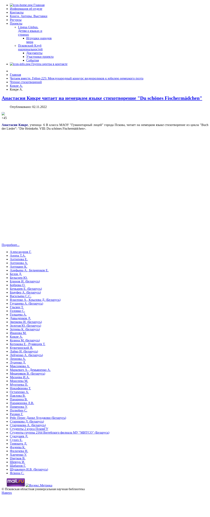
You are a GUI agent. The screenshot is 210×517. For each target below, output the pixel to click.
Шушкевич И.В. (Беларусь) (29, 469)
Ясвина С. (17, 473)
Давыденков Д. (20, 318)
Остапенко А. (19, 392)
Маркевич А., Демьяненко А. (30, 370)
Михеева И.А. (20, 377)
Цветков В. (17, 458)
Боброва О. (17, 285)
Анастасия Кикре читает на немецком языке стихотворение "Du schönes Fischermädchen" (102, 98)
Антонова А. (19, 263)
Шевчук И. (17, 462)
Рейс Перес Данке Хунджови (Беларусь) (38, 417)
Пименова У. (18, 406)
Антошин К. (18, 266)
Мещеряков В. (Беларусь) (27, 373)
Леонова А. (18, 359)
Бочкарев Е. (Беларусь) (26, 288)
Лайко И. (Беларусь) (24, 351)
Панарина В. (19, 399)
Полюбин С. (18, 410)
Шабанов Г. (18, 465)
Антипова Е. (19, 259)
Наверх (7, 492)
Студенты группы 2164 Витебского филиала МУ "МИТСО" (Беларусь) (59, 432)
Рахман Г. (16, 414)
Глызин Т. (17, 307)
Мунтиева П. (19, 384)
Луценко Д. (18, 362)
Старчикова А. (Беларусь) (28, 425)
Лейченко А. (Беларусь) (26, 355)
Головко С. (17, 311)
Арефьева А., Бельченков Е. (29, 270)
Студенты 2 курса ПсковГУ (29, 429)
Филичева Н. (19, 451)
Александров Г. (20, 252)
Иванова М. (18, 333)
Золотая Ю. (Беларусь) (25, 325)
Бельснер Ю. (18, 277)
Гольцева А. (18, 314)
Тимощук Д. (18, 443)
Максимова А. (20, 366)
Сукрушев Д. (19, 436)
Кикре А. (16, 336)
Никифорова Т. (20, 388)
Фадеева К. (17, 447)
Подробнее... (10, 245)
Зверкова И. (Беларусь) (26, 322)
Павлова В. (18, 395)
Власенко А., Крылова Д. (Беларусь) (35, 300)
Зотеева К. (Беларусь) (25, 329)
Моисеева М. (19, 381)
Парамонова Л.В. (22, 403)
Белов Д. (16, 274)
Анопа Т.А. (18, 255)
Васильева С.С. (20, 296)
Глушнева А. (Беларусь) (26, 303)
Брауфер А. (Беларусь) (25, 292)
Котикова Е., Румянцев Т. (27, 344)
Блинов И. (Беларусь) (25, 281)
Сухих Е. (16, 440)
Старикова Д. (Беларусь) (27, 421)
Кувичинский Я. (21, 347)
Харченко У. (18, 454)
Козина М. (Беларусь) (25, 340)
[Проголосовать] (3, 114)
